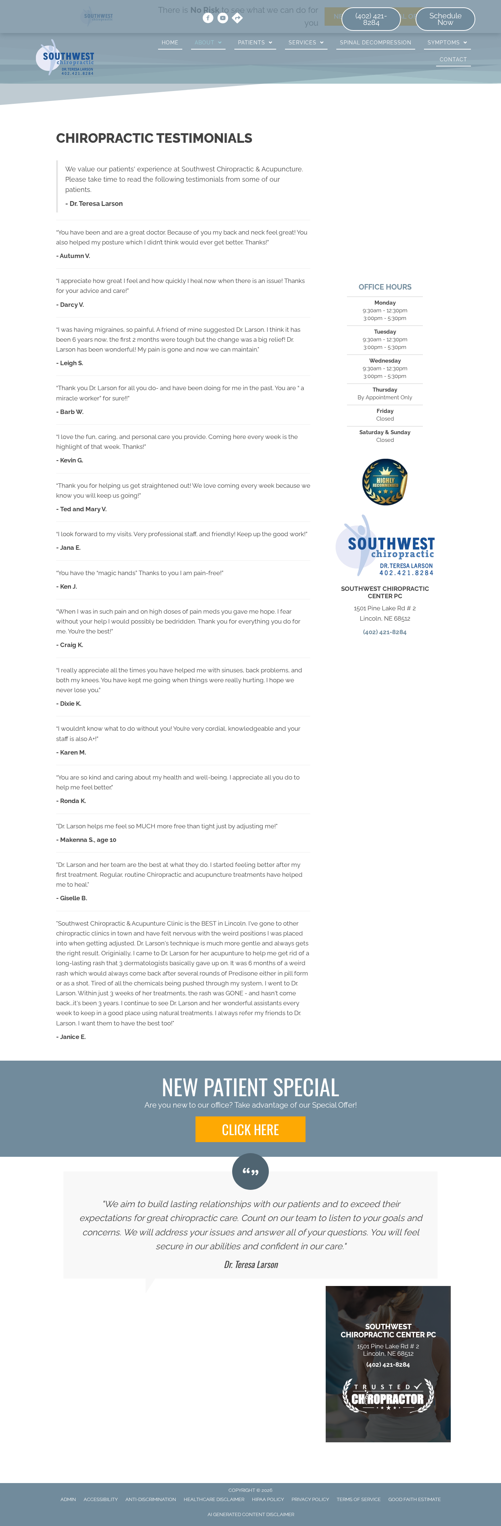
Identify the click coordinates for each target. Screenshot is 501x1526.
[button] (250, 1129)
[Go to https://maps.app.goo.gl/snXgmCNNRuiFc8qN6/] (237, 18)
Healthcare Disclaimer (214, 1499)
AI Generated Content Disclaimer (251, 1514)
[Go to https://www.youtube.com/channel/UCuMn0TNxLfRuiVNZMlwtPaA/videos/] (222, 19)
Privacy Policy (310, 1499)
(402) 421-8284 (385, 632)
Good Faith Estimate (414, 1499)
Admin (68, 1499)
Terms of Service (359, 1499)
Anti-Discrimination (150, 1499)
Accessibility (101, 1499)
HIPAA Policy (268, 1499)
